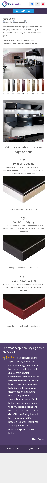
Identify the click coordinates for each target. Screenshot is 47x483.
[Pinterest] (43, 4)
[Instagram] (37, 4)
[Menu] (24, 4)
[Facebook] (31, 4)
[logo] (11, 4)
